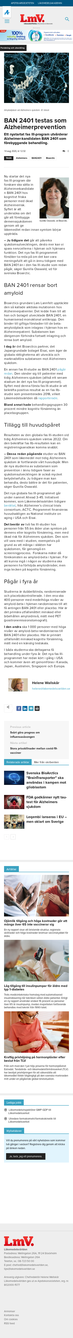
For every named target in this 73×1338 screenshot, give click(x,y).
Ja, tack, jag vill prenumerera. (25, 1156)
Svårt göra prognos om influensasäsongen (25, 735)
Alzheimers (21, 158)
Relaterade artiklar (17, 762)
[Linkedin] (25, 708)
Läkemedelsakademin (50, 3)
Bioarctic (50, 158)
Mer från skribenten (46, 762)
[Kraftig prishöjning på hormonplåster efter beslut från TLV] (36, 1052)
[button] (6, 21)
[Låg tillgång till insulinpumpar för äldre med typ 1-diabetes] (36, 980)
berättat (10, 506)
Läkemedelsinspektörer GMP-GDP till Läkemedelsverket (29, 1111)
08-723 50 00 (26, 1261)
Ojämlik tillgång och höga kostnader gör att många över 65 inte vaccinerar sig (35, 922)
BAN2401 (37, 158)
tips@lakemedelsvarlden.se (19, 1269)
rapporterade (47, 398)
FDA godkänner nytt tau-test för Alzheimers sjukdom (46, 802)
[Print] (37, 708)
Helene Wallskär (45, 683)
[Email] (31, 708)
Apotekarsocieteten (22, 3)
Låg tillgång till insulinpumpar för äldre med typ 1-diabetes (35, 987)
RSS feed (9, 1323)
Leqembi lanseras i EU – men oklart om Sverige (46, 819)
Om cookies (11, 1319)
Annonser (9, 1311)
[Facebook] (18, 708)
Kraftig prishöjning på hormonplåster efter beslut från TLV (34, 1059)
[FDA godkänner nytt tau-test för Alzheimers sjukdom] (14, 802)
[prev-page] (6, 836)
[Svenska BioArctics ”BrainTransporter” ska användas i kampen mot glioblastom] (14, 778)
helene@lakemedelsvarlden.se (51, 688)
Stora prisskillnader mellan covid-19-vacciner (34, 751)
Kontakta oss (11, 1315)
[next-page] (13, 836)
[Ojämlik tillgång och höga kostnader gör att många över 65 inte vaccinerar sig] (36, 915)
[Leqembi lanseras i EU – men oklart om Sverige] (14, 822)
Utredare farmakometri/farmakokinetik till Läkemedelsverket (32, 1120)
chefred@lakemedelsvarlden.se (30, 1265)
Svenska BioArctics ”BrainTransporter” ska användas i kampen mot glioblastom (46, 780)
